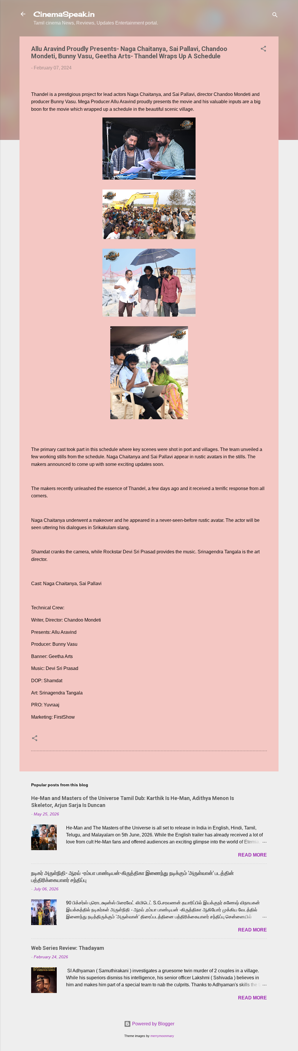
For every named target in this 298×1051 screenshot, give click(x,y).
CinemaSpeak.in (64, 14)
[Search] (275, 16)
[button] (263, 49)
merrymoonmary (162, 1036)
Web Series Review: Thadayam (67, 948)
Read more (252, 854)
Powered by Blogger (152, 1023)
